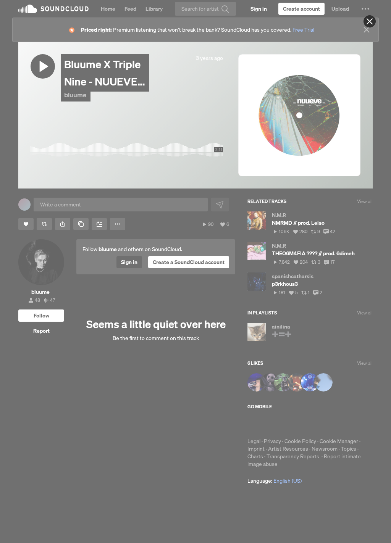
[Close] (370, 21)
